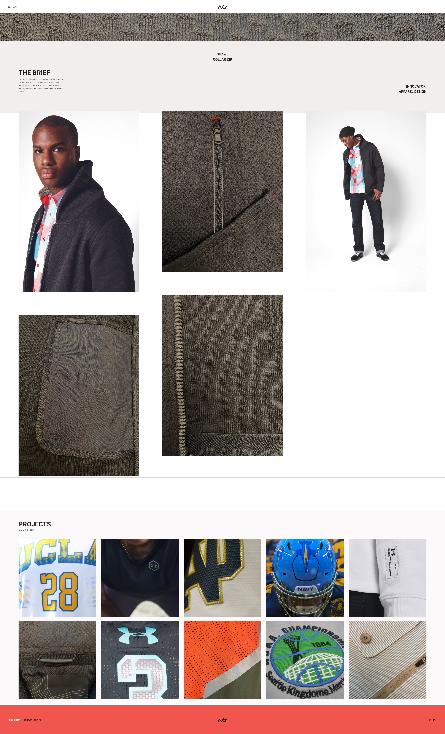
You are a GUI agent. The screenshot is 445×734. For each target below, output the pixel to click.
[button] (436, 6)
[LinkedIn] (434, 719)
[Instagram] (429, 719)
